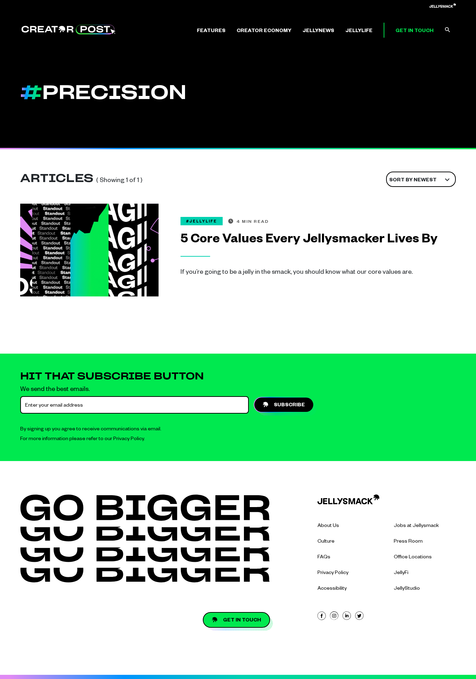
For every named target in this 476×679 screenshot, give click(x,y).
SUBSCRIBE (289, 405)
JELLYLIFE (359, 31)
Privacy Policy (128, 439)
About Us (328, 526)
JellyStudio (407, 589)
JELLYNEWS (318, 31)
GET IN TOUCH (414, 31)
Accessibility (332, 589)
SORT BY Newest (413, 180)
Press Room (408, 542)
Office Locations (413, 557)
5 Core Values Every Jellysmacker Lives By (309, 241)
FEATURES (211, 31)
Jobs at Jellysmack (416, 526)
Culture (326, 542)
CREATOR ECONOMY (264, 31)
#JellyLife (201, 222)
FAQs (323, 557)
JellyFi (401, 573)
